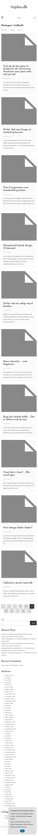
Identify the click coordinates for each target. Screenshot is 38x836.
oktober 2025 (9, 699)
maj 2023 (8, 766)
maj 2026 (8, 682)
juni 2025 (8, 708)
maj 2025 (8, 710)
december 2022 (10, 775)
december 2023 (10, 750)
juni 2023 (8, 764)
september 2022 (10, 782)
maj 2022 (8, 792)
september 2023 (10, 757)
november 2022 (10, 778)
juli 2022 (7, 787)
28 (26, 606)
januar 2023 (9, 773)
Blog (6, 816)
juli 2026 (7, 678)
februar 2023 (9, 771)
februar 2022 (9, 799)
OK (22, 831)
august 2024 (9, 731)
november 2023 (10, 752)
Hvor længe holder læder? (17, 527)
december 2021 (10, 803)
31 (12, 611)
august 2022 (9, 785)
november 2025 (10, 696)
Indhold (7, 818)
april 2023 (8, 768)
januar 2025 (9, 720)
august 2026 (9, 675)
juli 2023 (7, 761)
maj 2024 (8, 738)
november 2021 (10, 806)
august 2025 (9, 703)
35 (23, 611)
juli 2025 (7, 706)
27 (20, 606)
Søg (2, 619)
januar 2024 (9, 747)
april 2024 (8, 740)
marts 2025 (9, 715)
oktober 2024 (9, 726)
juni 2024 (8, 736)
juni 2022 (8, 789)
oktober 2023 (9, 754)
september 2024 (10, 729)
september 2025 (10, 701)
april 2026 (8, 685)
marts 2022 (9, 796)
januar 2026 (9, 692)
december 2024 (10, 722)
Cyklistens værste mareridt (17, 583)
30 (6, 611)
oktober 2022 (9, 780)
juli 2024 (7, 733)
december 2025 (10, 694)
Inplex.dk (19, 7)
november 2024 (10, 724)
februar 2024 (9, 745)
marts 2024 (9, 743)
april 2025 (8, 712)
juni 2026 (8, 680)
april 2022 (8, 794)
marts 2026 (9, 687)
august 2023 (9, 759)
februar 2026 (9, 689)
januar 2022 (9, 801)
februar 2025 (9, 717)
